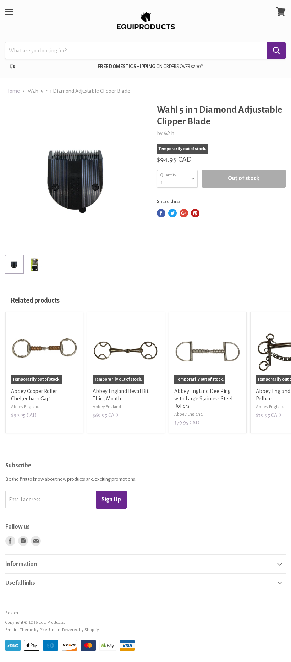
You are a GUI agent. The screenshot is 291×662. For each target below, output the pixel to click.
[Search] (276, 50)
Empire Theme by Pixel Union (32, 630)
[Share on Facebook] (161, 213)
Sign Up (111, 499)
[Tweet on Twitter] (172, 213)
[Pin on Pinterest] (195, 213)
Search (11, 613)
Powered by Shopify (80, 630)
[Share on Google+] (184, 213)
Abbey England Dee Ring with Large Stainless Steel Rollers (203, 398)
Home (12, 91)
